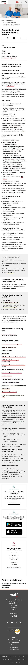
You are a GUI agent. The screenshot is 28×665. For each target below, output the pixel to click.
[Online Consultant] (17, 2)
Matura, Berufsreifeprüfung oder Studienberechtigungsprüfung (12, 144)
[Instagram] (16, 622)
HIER (23, 131)
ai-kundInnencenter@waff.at (12, 165)
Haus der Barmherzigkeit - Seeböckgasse (12, 369)
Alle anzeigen (5, 587)
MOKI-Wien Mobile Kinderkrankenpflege (12, 379)
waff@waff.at (14, 607)
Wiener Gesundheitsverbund (9, 392)
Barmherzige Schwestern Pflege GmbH (12, 344)
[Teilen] (20, 38)
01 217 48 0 (14, 609)
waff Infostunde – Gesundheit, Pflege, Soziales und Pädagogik (14, 306)
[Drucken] (8, 38)
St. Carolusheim (6, 388)
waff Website (6, 300)
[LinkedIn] (20, 622)
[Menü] (22, 2)
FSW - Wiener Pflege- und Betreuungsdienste (14, 356)
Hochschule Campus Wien (9, 334)
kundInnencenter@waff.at (14, 567)
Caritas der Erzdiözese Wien (9, 347)
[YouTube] (11, 622)
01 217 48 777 (14, 555)
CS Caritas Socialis (7, 350)
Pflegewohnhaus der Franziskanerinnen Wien (14, 385)
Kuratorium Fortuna (7, 376)
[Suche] (26, 2)
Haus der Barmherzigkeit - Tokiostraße (12, 372)
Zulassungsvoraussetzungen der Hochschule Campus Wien (14, 158)
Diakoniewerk (5, 353)
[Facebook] (7, 622)
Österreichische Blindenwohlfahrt (10, 382)
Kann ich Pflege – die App (10, 302)
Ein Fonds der (14, 613)
